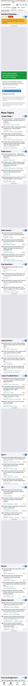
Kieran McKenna (6, 260)
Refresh (24, 684)
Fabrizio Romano (12, 168)
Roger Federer (6, 468)
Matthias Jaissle (12, 181)
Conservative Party (7, 510)
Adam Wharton (6, 629)
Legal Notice (4, 100)
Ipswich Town (6, 372)
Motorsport (10, 476)
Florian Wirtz (6, 131)
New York (8, 596)
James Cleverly (15, 510)
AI (4, 7)
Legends (12, 468)
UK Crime (16, 504)
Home (4, 684)
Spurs (4, 175)
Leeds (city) (16, 517)
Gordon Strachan (5, 10)
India (12, 596)
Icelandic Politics (6, 580)
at (13, 1)
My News (10, 684)
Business (8, 7)
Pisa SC (21, 355)
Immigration (9, 495)
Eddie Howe (20, 10)
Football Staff (13, 10)
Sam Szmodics (16, 372)
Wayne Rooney (6, 607)
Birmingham (5, 237)
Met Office (5, 517)
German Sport (11, 139)
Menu (17, 684)
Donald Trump (10, 573)
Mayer (13, 483)
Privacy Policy (19, 99)
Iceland (12, 580)
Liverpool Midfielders (18, 131)
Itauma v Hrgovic (12, 462)
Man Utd (8, 175)
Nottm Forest (6, 392)
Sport (18, 7)
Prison (4, 504)
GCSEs (11, 607)
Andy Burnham (10, 504)
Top (3, 16)
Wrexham (11, 237)
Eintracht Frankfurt (14, 147)
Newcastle (5, 160)
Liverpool (13, 124)
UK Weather (11, 517)
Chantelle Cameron (7, 483)
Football (14, 7)
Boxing (18, 462)
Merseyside (16, 607)
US (14, 573)
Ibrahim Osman (6, 244)
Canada (5, 573)
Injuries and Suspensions (12, 349)
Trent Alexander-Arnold (8, 621)
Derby (4, 349)
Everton (15, 406)
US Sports (15, 476)
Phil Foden (5, 278)
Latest (6, 16)
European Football (18, 139)
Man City (5, 285)
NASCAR (5, 476)
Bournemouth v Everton (8, 406)
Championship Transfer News (13, 355)
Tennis (16, 468)
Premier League (6, 124)
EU (15, 580)
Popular (11, 16)
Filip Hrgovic (6, 462)
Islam (4, 596)
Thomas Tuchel (12, 160)
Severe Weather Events (11, 588)
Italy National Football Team (19, 621)
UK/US (4, 495)
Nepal (4, 588)
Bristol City (5, 252)
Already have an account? (8, 94)
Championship (20, 260)
